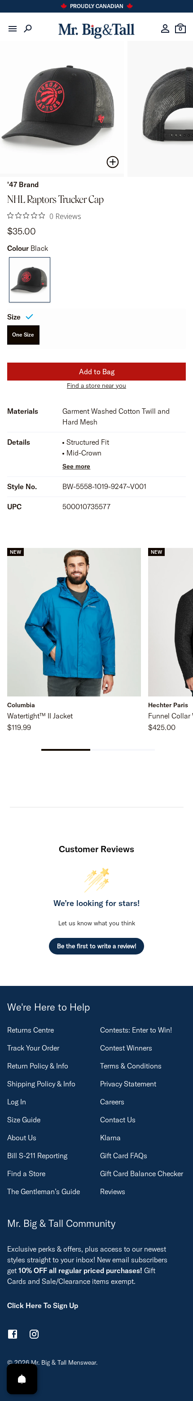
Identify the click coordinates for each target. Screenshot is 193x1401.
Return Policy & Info (37, 1065)
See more (76, 466)
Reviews (112, 1191)
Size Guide (23, 1119)
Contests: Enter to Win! (136, 1029)
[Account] (165, 28)
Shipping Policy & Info (41, 1083)
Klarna (110, 1137)
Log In (16, 1101)
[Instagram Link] (34, 1335)
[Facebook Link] (12, 1335)
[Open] (22, 1379)
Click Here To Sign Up (42, 1305)
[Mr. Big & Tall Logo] (96, 28)
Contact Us (118, 1119)
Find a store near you (96, 385)
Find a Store (26, 1173)
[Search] (27, 28)
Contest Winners (126, 1047)
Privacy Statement (128, 1083)
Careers (112, 1101)
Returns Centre (30, 1029)
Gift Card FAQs (123, 1155)
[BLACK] (29, 280)
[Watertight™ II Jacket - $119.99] (74, 622)
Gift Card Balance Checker (141, 1173)
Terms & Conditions (131, 1065)
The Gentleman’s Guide (43, 1191)
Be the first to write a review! (96, 946)
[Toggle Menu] (12, 28)
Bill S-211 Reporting (37, 1155)
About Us (21, 1137)
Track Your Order (33, 1047)
